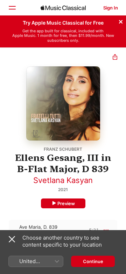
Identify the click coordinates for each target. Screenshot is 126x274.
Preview (66, 203)
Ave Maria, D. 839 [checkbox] (38, 227)
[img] (63, 7)
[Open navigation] (12, 7)
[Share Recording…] (115, 57)
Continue (93, 261)
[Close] (120, 20)
